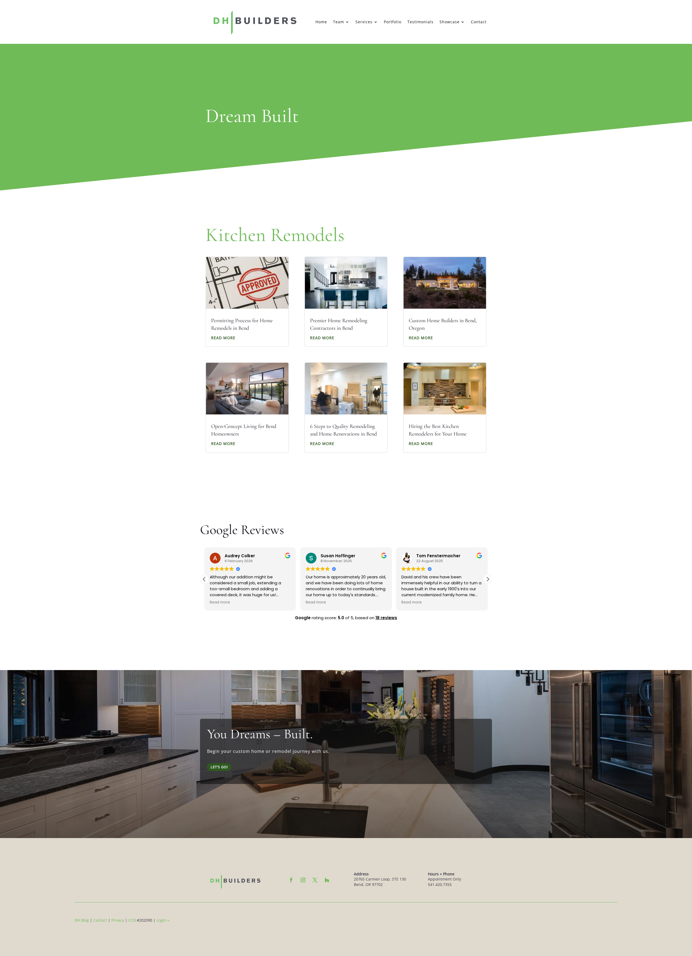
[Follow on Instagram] (303, 880)
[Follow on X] (315, 880)
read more (223, 337)
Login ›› (163, 920)
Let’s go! (219, 766)
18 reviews (386, 618)
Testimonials (420, 21)
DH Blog (82, 920)
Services (363, 21)
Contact (479, 21)
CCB (132, 920)
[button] (488, 579)
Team (338, 21)
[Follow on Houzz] (327, 880)
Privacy (117, 920)
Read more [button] (220, 602)
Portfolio (392, 21)
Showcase (450, 21)
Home (321, 21)
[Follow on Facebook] (291, 880)
